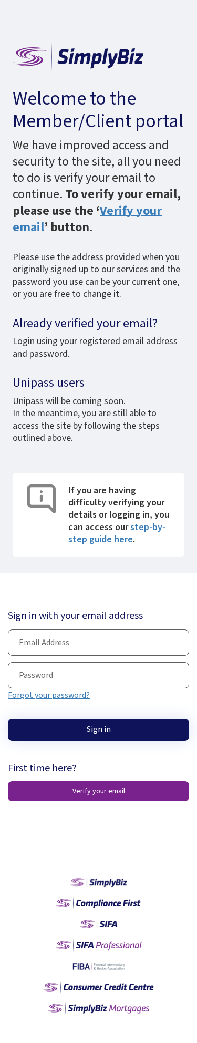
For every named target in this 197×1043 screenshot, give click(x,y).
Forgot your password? (49, 695)
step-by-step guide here (116, 533)
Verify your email (98, 791)
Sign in (99, 729)
